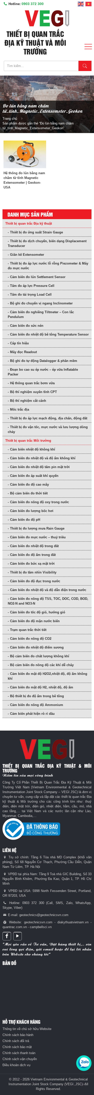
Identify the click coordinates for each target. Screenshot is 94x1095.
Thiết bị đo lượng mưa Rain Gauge (37, 528)
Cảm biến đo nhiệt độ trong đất (34, 546)
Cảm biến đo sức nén (26, 326)
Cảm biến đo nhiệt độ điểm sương (37, 647)
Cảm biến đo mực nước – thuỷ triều (38, 537)
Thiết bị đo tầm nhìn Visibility (33, 572)
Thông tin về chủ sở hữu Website (27, 1029)
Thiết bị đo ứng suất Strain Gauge (36, 232)
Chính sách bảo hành (18, 1035)
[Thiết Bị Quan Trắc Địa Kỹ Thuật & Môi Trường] (47, 18)
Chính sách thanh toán (19, 1053)
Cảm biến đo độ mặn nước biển (35, 621)
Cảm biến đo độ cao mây (29, 484)
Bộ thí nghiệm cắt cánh (28, 401)
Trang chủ (10, 118)
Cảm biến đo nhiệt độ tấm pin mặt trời (40, 467)
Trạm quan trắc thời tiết (28, 630)
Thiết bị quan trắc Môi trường (28, 440)
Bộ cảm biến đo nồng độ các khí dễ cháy (42, 665)
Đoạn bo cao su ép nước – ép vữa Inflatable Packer (43, 372)
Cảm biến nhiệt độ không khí (32, 449)
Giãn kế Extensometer (27, 254)
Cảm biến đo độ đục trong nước (35, 581)
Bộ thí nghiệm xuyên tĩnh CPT (33, 392)
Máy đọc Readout (23, 352)
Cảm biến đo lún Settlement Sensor (37, 277)
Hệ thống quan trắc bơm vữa (32, 383)
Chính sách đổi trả (16, 1041)
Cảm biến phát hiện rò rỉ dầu (32, 714)
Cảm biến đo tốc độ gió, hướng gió (37, 612)
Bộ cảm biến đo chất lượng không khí (39, 656)
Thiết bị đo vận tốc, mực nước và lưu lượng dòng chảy (48, 429)
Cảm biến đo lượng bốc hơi (31, 511)
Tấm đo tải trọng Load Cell (31, 294)
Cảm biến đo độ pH (25, 520)
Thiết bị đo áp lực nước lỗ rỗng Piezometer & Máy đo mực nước (48, 266)
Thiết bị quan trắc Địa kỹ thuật (28, 223)
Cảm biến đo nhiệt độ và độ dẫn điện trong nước (48, 590)
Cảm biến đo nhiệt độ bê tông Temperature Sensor (49, 334)
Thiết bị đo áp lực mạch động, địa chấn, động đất (48, 418)
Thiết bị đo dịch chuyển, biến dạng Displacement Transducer (47, 243)
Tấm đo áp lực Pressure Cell (32, 286)
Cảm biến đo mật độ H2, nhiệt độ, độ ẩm (41, 687)
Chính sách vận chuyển (20, 1059)
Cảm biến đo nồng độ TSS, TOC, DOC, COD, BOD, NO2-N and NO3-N (48, 601)
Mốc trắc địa (19, 409)
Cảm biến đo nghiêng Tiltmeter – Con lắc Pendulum (41, 314)
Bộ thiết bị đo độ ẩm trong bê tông (37, 696)
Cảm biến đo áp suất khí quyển (34, 476)
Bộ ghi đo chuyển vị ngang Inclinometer (41, 303)
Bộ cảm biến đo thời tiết (29, 493)
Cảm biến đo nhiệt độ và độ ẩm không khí (42, 458)
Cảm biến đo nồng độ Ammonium (36, 705)
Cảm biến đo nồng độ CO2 (30, 638)
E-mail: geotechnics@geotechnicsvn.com (37, 915)
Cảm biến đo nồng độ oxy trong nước (39, 502)
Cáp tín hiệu (19, 343)
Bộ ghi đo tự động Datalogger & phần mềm (43, 361)
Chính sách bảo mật (17, 1047)
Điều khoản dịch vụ (16, 1065)
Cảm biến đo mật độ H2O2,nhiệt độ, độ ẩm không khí (47, 676)
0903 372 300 (33, 4)
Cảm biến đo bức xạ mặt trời (32, 563)
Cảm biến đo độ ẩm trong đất (33, 555)
